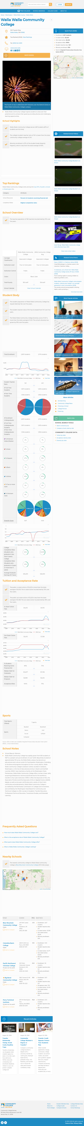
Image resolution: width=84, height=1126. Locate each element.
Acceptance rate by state (64, 438)
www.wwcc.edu (15, 48)
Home (48, 1104)
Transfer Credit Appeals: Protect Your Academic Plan (43, 1041)
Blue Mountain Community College (27, 865)
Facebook (5, 1122)
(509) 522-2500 (17, 43)
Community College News (65, 403)
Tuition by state (61, 435)
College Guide (60, 1106)
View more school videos (68, 251)
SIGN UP (68, 5)
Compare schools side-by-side (65, 428)
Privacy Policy (78, 1123)
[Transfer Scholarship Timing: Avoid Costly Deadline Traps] (9, 1028)
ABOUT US (63, 11)
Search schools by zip (63, 426)
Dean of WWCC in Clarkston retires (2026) (66, 262)
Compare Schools (61, 1108)
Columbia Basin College (8, 944)
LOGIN (60, 5)
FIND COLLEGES (25, 11)
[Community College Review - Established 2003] (17, 4)
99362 (23, 32)
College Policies (62, 409)
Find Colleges (51, 1108)
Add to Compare (9, 930)
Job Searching (62, 401)
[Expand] (5, 878)
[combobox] (37, 4)
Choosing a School (63, 406)
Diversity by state (62, 441)
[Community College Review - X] (2, 1122)
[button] (27, 878)
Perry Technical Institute (8, 1001)
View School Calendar (34, 288)
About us (49, 1106)
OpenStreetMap (47, 889)
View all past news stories (76, 292)
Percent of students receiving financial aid (34, 198)
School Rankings (75, 1108)
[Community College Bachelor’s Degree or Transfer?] (27, 1028)
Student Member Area (63, 1104)
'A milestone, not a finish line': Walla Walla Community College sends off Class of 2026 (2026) (66, 272)
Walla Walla (14, 32)
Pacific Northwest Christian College (9, 964)
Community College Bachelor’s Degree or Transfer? (26, 1041)
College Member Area (77, 1104)
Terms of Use (69, 1123)
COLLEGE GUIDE (52, 11)
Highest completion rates (29, 203)
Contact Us (74, 1106)
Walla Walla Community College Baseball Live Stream (67, 162)
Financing (60, 411)
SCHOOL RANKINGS (39, 11)
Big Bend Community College (10, 979)
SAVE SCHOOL (29, 55)
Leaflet (40, 889)
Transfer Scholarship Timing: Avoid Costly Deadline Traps (8, 1042)
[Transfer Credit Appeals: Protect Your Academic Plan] (45, 1028)
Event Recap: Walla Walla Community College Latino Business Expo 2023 (67, 246)
